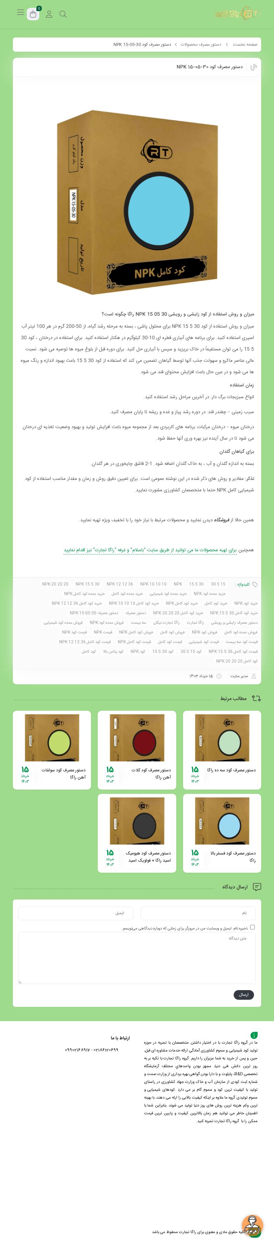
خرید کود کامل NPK (182, 603)
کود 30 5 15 (162, 652)
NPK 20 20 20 (55, 584)
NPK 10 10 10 (153, 584)
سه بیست (138, 623)
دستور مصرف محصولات (201, 44)
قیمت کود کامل (170, 642)
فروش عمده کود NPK (107, 623)
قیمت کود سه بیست (242, 642)
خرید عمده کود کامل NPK (84, 594)
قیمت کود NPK (74, 632)
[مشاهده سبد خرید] (33, 15)
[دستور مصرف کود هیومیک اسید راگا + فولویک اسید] (136, 821)
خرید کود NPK (246, 603)
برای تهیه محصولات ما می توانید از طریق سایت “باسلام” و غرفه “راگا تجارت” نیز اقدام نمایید (150, 550)
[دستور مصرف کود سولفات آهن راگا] (51, 737)
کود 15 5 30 (191, 652)
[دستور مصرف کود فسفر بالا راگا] (222, 821)
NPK (178, 584)
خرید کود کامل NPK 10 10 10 (134, 603)
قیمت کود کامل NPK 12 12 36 (85, 642)
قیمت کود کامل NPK (134, 642)
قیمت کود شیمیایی (204, 642)
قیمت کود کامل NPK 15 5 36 (233, 652)
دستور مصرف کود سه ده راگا (231, 770)
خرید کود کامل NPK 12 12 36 (77, 603)
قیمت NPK (103, 632)
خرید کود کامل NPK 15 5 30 (234, 613)
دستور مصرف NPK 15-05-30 (94, 613)
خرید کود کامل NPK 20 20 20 (178, 613)
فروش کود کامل (172, 632)
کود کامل (89, 652)
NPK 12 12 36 (120, 584)
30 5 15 (196, 584)
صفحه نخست (245, 44)
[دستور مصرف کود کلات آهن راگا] (136, 737)
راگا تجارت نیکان (166, 623)
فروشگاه (221, 520)
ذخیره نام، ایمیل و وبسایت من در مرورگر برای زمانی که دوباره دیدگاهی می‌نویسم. (185, 929)
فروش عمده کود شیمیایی (63, 623)
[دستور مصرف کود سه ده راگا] (222, 737)
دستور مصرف (135, 613)
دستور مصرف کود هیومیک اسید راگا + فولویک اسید (148, 857)
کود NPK (138, 652)
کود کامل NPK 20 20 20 (237, 661)
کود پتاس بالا (113, 652)
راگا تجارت (195, 623)
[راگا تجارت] (238, 14)
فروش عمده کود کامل (241, 632)
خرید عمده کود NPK (209, 594)
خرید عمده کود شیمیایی (168, 594)
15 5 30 (218, 584)
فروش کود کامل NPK (136, 632)
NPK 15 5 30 (88, 584)
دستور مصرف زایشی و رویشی (234, 623)
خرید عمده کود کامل (127, 594)
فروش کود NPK (204, 632)
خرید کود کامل (216, 603)
